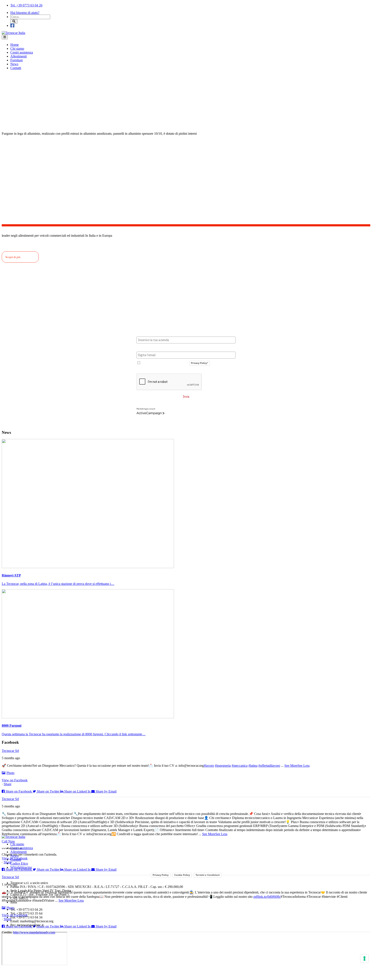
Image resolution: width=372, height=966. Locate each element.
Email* (141, 348)
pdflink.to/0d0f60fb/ (267, 896)
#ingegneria (223, 765)
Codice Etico (19, 863)
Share (7, 784)
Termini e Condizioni (207, 874)
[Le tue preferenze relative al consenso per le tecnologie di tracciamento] (364, 958)
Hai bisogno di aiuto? (24, 12)
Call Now (8, 841)
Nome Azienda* (147, 333)
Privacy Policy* (199, 363)
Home (14, 44)
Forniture (16, 60)
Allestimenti (18, 56)
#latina (252, 765)
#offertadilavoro (269, 765)
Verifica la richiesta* (151, 370)
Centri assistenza (21, 52)
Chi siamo (17, 48)
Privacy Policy (161, 874)
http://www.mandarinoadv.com (34, 932)
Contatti (15, 68)
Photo (10, 773)
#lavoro (209, 765)
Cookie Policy (182, 874)
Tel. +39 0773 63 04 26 (26, 5)
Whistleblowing (21, 867)
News (14, 64)
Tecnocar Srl (10, 751)
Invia (186, 397)
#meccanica (240, 765)
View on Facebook (15, 780)
